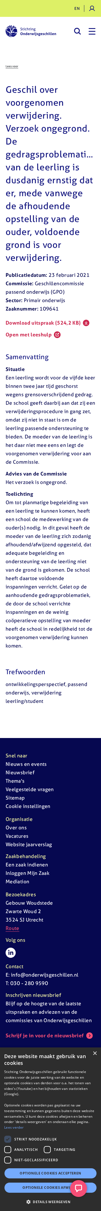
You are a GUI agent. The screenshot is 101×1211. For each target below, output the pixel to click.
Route (12, 928)
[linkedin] (11, 953)
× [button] (95, 1053)
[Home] (30, 31)
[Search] (77, 31)
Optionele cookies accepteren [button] (50, 1173)
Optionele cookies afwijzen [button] (50, 1187)
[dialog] (50, 1129)
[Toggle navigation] (92, 31)
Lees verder (14, 1127)
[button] (50, 1202)
